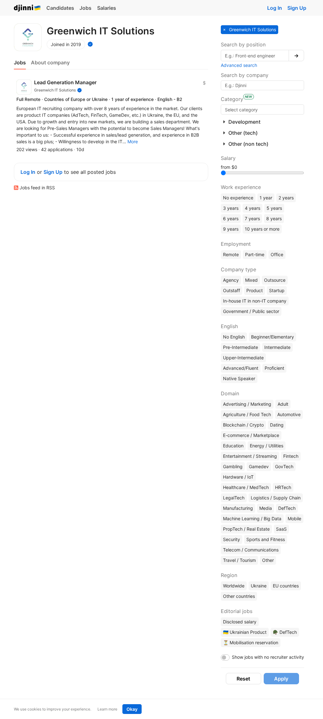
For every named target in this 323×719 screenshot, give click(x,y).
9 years (230, 229)
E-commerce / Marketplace (251, 435)
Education (233, 445)
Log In (274, 8)
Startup (277, 290)
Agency (231, 280)
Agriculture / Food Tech (247, 414)
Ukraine (259, 585)
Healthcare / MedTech (246, 487)
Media (265, 508)
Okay (132, 709)
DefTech (287, 508)
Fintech (290, 456)
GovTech (284, 466)
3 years (230, 208)
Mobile (294, 518)
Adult (283, 404)
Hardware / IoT (238, 477)
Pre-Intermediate (240, 347)
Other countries (239, 596)
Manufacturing (238, 508)
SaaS (281, 529)
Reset (243, 678)
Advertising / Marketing (247, 404)
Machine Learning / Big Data (252, 518)
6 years (230, 218)
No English (234, 336)
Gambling (233, 466)
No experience (238, 197)
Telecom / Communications (251, 549)
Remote (231, 254)
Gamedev (259, 466)
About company (50, 62)
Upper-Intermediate (243, 357)
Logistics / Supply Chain (276, 497)
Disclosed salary (239, 621)
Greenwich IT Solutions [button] (252, 29)
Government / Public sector (251, 311)
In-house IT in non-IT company (254, 301)
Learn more (107, 709)
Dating (277, 424)
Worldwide (233, 585)
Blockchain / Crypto (243, 424)
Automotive (289, 414)
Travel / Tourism (239, 560)
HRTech (283, 487)
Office (277, 254)
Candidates (60, 8)
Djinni (27, 8)
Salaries (106, 8)
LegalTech (233, 497)
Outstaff (231, 290)
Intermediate (277, 347)
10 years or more (262, 229)
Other (268, 560)
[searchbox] (262, 109)
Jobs (85, 8)
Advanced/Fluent (240, 368)
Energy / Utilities (266, 445)
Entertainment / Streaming (250, 456)
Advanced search (239, 65)
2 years (286, 197)
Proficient (274, 368)
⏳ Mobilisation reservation (250, 642)
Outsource (274, 280)
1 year (266, 197)
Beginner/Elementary (272, 336)
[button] (132, 141)
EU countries (286, 585)
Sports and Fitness (265, 539)
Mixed (251, 280)
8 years (274, 218)
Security (231, 539)
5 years (274, 208)
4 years (252, 208)
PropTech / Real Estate (246, 529)
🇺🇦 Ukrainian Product (245, 632)
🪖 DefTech (285, 632)
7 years (252, 218)
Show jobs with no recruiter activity (268, 657)
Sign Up (296, 8)
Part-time (254, 254)
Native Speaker (239, 378)
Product (254, 290)
